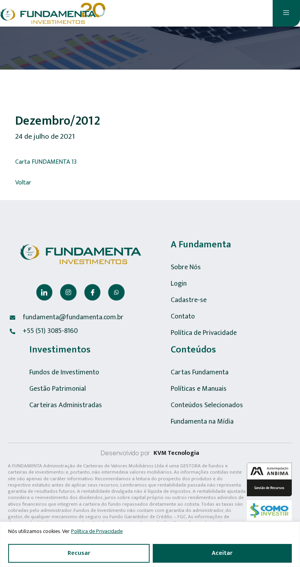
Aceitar (222, 553)
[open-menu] (286, 13)
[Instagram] (68, 292)
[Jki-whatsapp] (116, 292)
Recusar (79, 553)
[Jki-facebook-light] (92, 292)
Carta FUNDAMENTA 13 (46, 162)
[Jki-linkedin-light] (44, 292)
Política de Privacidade (97, 531)
